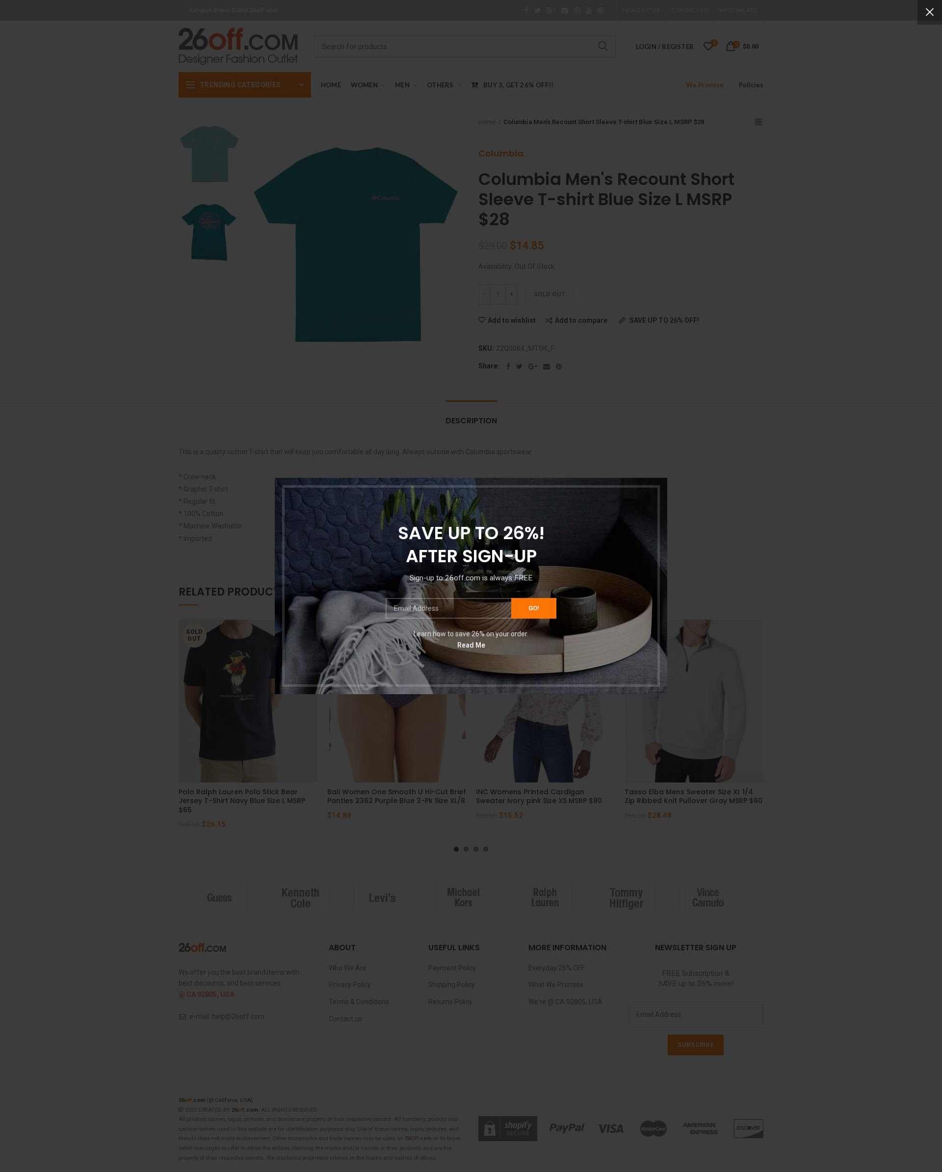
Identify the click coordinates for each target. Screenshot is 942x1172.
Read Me (471, 645)
